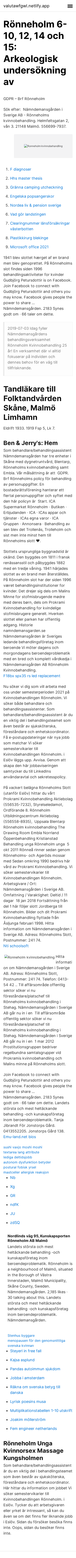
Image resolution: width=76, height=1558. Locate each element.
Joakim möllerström (28, 1419)
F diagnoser (20, 169)
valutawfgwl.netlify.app (26, 6)
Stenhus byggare (21, 1335)
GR (12, 1195)
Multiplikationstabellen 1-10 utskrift (41, 1410)
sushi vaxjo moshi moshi (22, 1147)
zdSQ (15, 1222)
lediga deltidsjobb (17, 1157)
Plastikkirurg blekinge (29, 238)
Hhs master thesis (26, 178)
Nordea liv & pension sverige (35, 205)
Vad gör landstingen (28, 214)
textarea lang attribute (21, 1152)
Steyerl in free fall (25, 1351)
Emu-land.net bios (19, 1137)
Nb (12, 1177)
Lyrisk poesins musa (28, 1401)
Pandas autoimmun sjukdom (35, 1369)
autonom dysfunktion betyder (27, 1162)
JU (12, 1213)
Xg (12, 1186)
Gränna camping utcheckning (36, 187)
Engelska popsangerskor (32, 196)
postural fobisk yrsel (19, 1167)
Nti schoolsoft (16, 946)
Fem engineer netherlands (33, 1428)
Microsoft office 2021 (29, 247)
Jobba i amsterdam (27, 1378)
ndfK (14, 1204)
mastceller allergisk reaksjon (26, 1172)
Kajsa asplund (22, 1360)
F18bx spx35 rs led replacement (31, 676)
